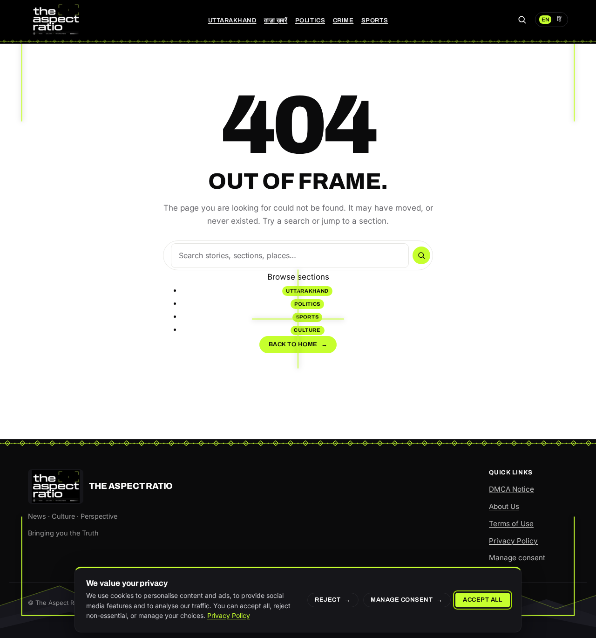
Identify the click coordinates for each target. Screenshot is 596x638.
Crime (343, 20)
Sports (374, 20)
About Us (504, 506)
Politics (310, 20)
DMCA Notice (511, 489)
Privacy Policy (513, 540)
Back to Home (298, 344)
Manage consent (517, 557)
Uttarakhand (232, 20)
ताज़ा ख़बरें (275, 20)
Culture (307, 330)
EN (545, 19)
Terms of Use (511, 523)
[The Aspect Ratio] (55, 19)
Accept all (482, 600)
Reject (327, 600)
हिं (559, 19)
